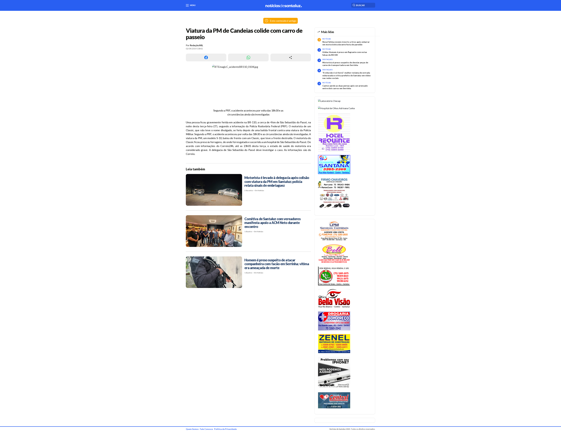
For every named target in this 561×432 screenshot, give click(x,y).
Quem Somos (192, 429)
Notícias (326, 39)
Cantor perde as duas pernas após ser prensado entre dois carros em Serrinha (345, 87)
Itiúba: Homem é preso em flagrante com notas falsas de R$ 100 (344, 53)
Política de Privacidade (225, 429)
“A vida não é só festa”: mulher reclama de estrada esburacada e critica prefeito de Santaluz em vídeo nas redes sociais (346, 75)
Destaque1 (327, 59)
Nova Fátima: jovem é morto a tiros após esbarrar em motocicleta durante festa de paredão (346, 43)
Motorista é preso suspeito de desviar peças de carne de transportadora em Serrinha (345, 63)
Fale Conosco (206, 429)
